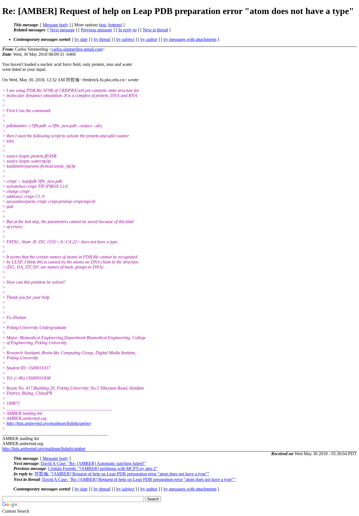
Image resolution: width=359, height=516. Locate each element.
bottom (114, 24)
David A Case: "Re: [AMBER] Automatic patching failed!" (93, 463)
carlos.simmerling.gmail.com (77, 49)
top (103, 24)
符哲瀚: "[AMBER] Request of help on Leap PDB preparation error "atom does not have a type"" (122, 473)
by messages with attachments (190, 39)
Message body (55, 24)
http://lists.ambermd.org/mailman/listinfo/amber (48, 423)
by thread (102, 39)
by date (81, 39)
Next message (62, 29)
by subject (125, 39)
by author (149, 39)
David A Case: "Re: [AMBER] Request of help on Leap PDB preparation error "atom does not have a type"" (139, 479)
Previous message (96, 29)
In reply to (127, 29)
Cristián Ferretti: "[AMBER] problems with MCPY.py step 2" (103, 468)
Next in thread (155, 29)
